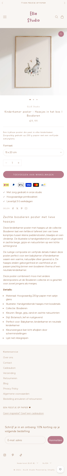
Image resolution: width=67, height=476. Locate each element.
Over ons (8, 357)
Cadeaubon (9, 368)
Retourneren (10, 378)
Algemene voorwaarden (16, 393)
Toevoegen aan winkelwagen (33, 174)
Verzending (9, 373)
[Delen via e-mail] (26, 208)
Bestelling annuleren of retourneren (22, 399)
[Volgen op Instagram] (4, 455)
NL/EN (45, 463)
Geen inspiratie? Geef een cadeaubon (23, 413)
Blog (5, 383)
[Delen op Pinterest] (21, 208)
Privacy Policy (10, 388)
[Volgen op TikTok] (20, 455)
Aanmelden (55, 440)
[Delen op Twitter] (17, 208)
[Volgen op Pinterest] (12, 455)
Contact (7, 362)
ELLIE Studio (33, 106)
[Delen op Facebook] (13, 208)
